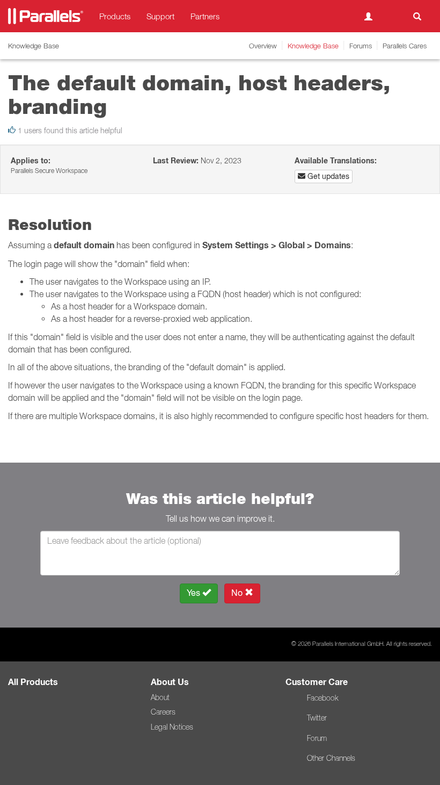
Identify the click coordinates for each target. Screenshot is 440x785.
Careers (163, 712)
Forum (317, 738)
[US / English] (392, 16)
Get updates (327, 176)
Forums (360, 45)
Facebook (322, 698)
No (238, 593)
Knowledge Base (313, 45)
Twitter (317, 718)
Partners (204, 16)
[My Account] (368, 16)
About (160, 697)
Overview (263, 45)
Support (160, 16)
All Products (33, 682)
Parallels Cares (405, 45)
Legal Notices (172, 727)
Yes (194, 593)
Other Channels (331, 758)
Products (114, 16)
